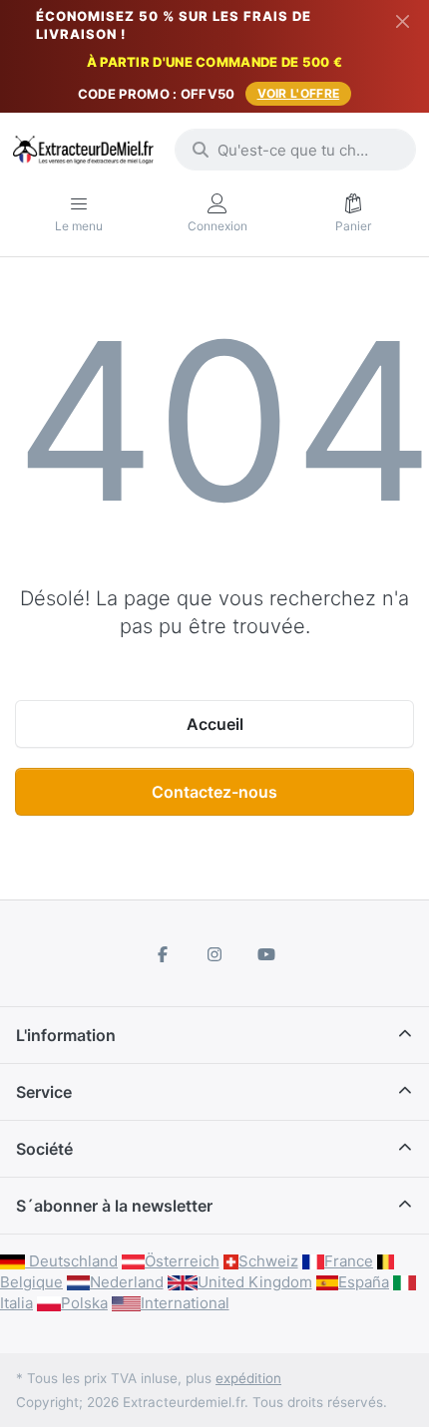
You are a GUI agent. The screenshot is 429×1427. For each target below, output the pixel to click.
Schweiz (268, 1260)
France (348, 1260)
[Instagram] (214, 954)
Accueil (215, 724)
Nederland (127, 1281)
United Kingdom (255, 1281)
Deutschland (71, 1260)
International (185, 1302)
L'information (66, 1035)
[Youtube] (266, 954)
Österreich (182, 1260)
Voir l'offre (298, 93)
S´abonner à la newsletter (114, 1206)
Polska (84, 1302)
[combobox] (295, 150)
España (363, 1281)
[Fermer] (402, 21)
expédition (248, 1378)
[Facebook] (164, 954)
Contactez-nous (214, 792)
